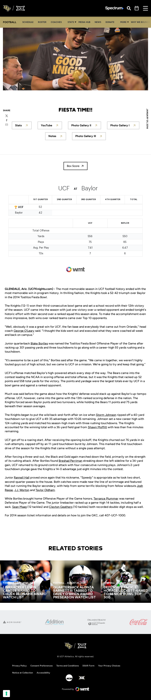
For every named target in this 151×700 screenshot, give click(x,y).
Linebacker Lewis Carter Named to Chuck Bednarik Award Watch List (24, 592)
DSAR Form (88, 665)
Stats (71, 22)
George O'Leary (24, 330)
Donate (111, 22)
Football (8, 583)
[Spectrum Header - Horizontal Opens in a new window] (114, 8)
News (98, 22)
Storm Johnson (106, 415)
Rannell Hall (21, 477)
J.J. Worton (21, 490)
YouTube (51, 126)
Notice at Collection (22, 672)
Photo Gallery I (124, 126)
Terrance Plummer (106, 498)
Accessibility (43, 672)
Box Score (73, 166)
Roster (42, 22)
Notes (57, 137)
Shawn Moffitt (97, 427)
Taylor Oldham (45, 490)
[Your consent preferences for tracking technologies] (6, 693)
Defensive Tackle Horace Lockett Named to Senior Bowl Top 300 (126, 592)
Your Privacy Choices (109, 665)
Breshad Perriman (70, 460)
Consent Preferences (41, 665)
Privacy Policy (19, 665)
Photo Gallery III (90, 137)
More (123, 22)
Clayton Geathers (60, 507)
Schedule (28, 22)
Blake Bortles (39, 343)
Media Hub (85, 22)
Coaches (56, 22)
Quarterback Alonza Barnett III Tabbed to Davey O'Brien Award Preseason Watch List (74, 592)
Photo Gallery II (86, 126)
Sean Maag (19, 507)
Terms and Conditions (67, 665)
